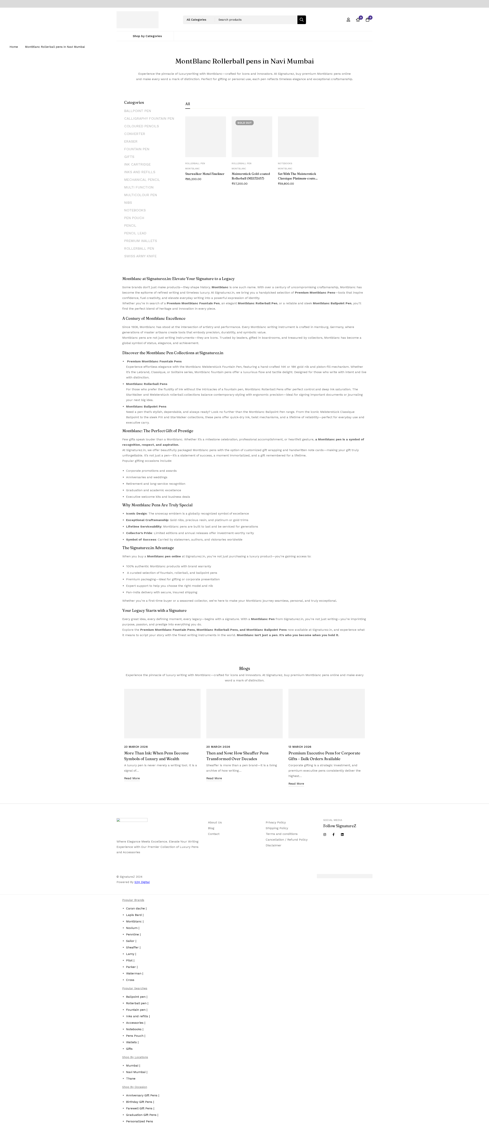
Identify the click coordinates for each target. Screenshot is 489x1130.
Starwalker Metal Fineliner (204, 174)
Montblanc (192, 168)
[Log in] (348, 20)
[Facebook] (333, 834)
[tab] (187, 104)
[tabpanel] (275, 155)
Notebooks (285, 163)
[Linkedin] (342, 834)
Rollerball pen (195, 163)
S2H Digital (142, 882)
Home (14, 47)
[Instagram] (324, 834)
